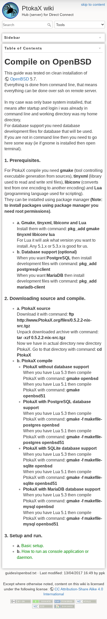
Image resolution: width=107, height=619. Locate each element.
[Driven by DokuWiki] (64, 606)
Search (49, 25)
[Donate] (42, 601)
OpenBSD (19, 79)
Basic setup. (32, 545)
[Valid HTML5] (86, 601)
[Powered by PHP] (64, 601)
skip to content (93, 4)
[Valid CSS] (42, 606)
